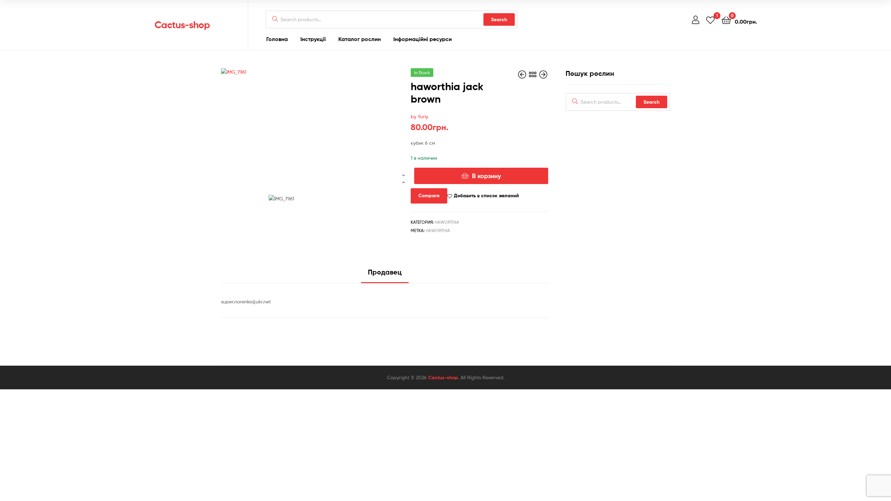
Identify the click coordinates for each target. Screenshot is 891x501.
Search (499, 19)
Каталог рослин (359, 38)
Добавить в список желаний (486, 195)
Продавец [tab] (385, 272)
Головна (277, 38)
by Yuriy (419, 116)
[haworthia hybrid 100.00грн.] (543, 74)
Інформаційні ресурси (422, 38)
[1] (710, 19)
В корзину (486, 176)
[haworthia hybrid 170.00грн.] (522, 74)
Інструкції (313, 38)
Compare (429, 195)
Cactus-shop (182, 25)
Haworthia (447, 222)
